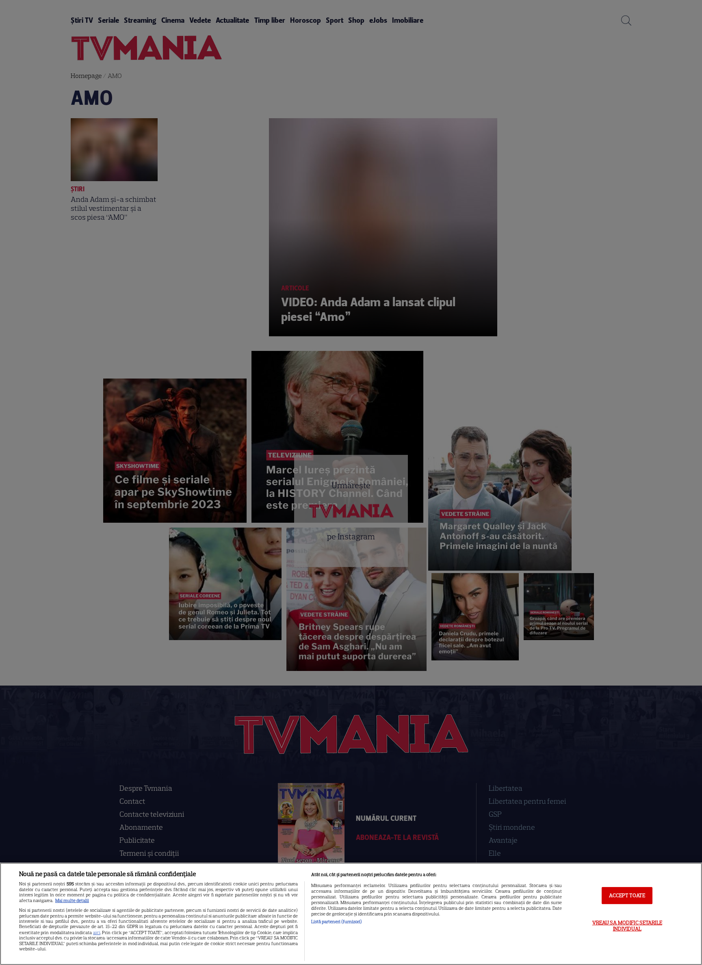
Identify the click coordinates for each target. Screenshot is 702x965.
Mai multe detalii (72, 900)
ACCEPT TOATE (627, 895)
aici (96, 932)
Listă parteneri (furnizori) (336, 921)
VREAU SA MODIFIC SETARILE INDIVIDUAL (627, 926)
